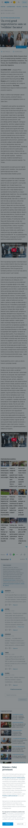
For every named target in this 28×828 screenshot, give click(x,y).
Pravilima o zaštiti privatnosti (9, 795)
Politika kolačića (21, 777)
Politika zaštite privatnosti (9, 777)
